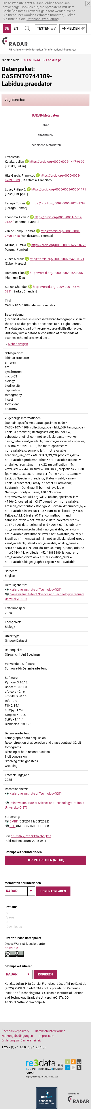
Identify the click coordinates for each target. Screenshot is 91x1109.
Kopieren (45, 974)
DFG (12, 826)
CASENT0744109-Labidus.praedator (46, 60)
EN (16, 28)
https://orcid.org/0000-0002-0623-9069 (57, 273)
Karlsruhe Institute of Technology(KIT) (35, 589)
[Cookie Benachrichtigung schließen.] (88, 3)
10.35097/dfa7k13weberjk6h (31, 836)
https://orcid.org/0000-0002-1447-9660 (56, 161)
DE (7, 28)
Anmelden (71, 28)
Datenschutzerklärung (43, 19)
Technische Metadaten (45, 145)
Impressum (46, 1035)
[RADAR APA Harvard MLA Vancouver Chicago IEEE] (18, 974)
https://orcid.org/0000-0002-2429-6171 (57, 259)
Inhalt (45, 125)
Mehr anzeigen (18, 344)
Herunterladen (53, 891)
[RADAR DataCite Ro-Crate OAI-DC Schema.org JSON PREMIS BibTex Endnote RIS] (20, 891)
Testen (43, 28)
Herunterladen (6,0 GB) (45, 860)
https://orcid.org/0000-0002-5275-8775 (58, 245)
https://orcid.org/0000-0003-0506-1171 (58, 189)
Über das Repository (15, 1031)
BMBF (13, 821)
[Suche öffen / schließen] (27, 28)
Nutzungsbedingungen (17, 1035)
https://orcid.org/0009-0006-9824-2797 (58, 203)
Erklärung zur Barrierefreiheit (21, 1040)
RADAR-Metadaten (45, 115)
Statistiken (45, 135)
